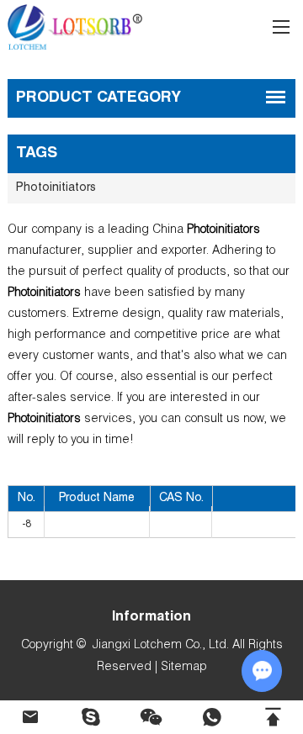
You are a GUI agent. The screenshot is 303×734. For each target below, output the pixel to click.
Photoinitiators (56, 188)
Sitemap (184, 667)
